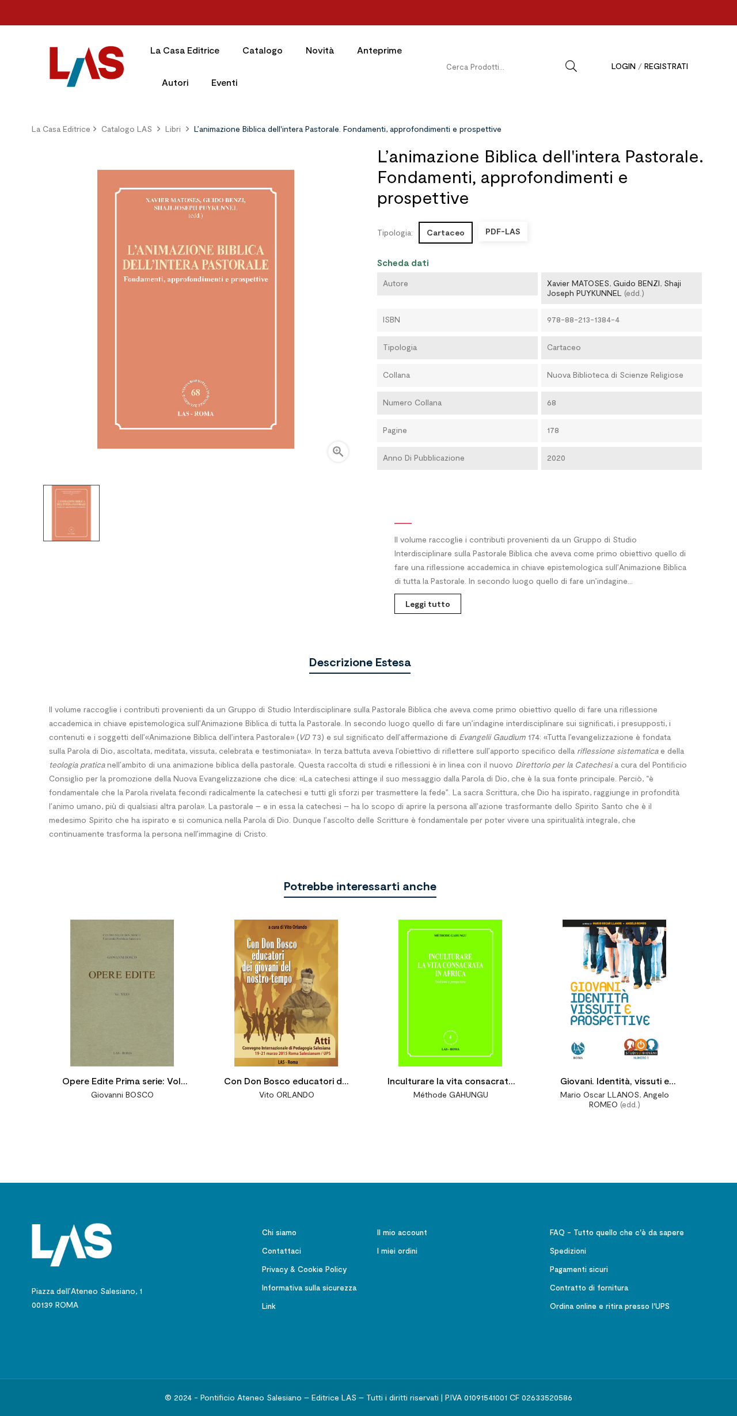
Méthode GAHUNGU (450, 1094)
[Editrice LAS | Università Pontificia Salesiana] (72, 1243)
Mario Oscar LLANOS (599, 1094)
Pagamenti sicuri (579, 1269)
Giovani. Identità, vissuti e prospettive (614, 1082)
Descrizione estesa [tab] (360, 662)
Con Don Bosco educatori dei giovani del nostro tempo (286, 1082)
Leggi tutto (427, 604)
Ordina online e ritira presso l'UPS (610, 1306)
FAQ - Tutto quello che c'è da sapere (617, 1232)
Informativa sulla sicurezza (309, 1287)
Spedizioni (568, 1250)
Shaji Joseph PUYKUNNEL (614, 288)
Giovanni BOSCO (122, 1094)
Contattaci (281, 1250)
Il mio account (402, 1232)
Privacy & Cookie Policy (304, 1269)
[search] (571, 66)
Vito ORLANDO (286, 1094)
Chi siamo (279, 1232)
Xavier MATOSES (578, 283)
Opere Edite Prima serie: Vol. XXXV (122, 1082)
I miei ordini (397, 1250)
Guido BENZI (636, 283)
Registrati (666, 66)
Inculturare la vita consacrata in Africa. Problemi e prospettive (451, 1082)
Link (269, 1306)
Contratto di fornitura (589, 1287)
